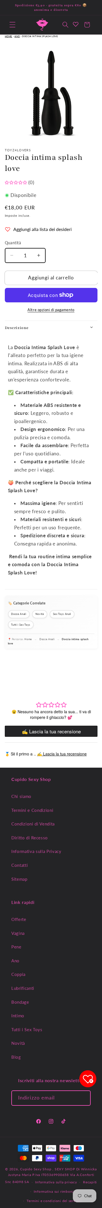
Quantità (13, 242)
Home (8, 36)
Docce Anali (18, 613)
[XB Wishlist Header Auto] (75, 24)
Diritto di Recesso (29, 837)
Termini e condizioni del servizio (54, 1201)
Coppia (18, 974)
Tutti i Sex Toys (20, 624)
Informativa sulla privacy (56, 1182)
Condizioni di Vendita (33, 823)
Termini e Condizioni (32, 810)
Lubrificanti (22, 988)
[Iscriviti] (83, 1098)
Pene (16, 946)
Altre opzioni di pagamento (50, 309)
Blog (16, 1057)
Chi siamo (21, 796)
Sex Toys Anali (62, 613)
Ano (17, 36)
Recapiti (90, 1182)
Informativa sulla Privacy (36, 851)
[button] (12, 24)
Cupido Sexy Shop (36, 1169)
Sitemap (19, 879)
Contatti (19, 865)
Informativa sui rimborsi (54, 1191)
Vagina (18, 933)
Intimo (17, 1015)
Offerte (18, 919)
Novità (39, 613)
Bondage (20, 1002)
